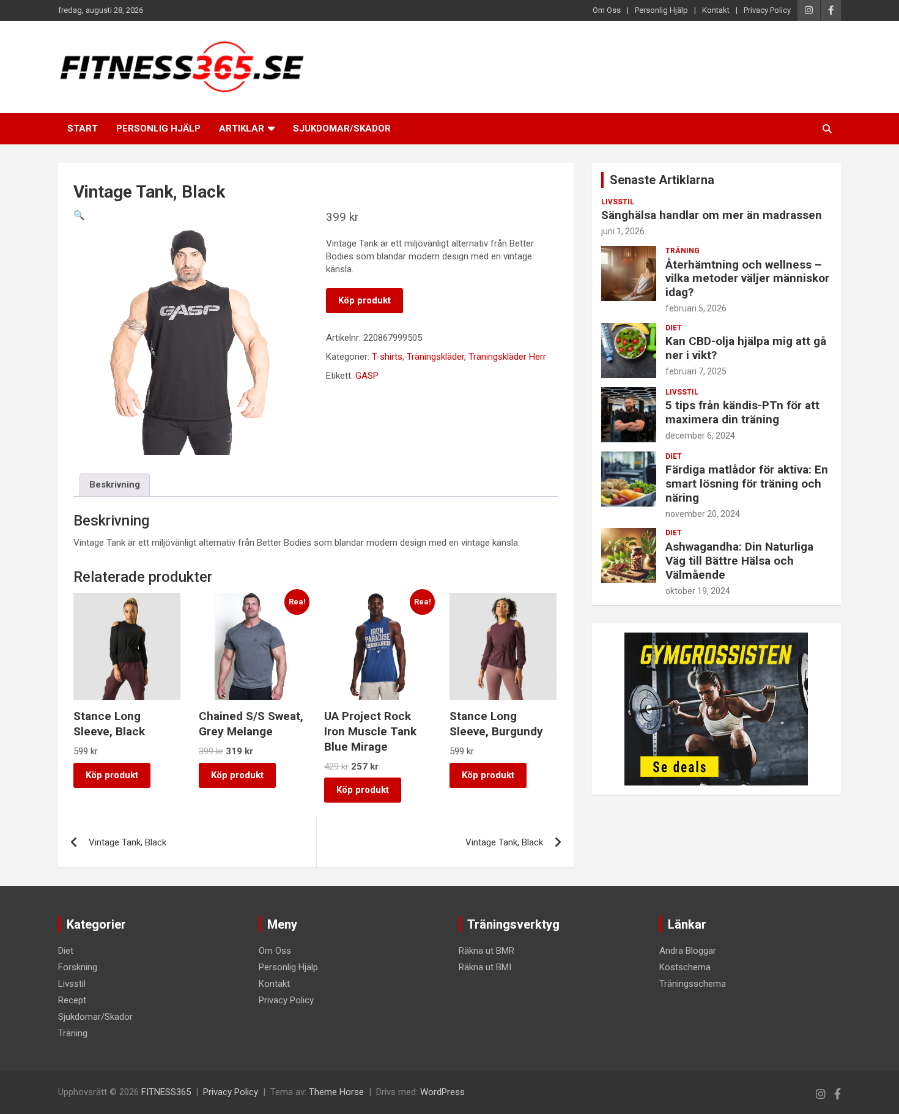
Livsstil (617, 202)
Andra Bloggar (687, 950)
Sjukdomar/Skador (342, 128)
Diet (673, 328)
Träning (682, 251)
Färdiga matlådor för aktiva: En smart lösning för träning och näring (746, 483)
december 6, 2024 (700, 435)
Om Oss (607, 10)
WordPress (442, 1091)
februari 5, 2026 (696, 308)
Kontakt (716, 10)
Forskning (77, 967)
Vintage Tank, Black (127, 842)
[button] (79, 215)
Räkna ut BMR (486, 950)
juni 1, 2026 (623, 231)
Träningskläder (435, 356)
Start (82, 128)
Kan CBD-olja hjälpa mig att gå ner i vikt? (745, 348)
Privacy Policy (767, 10)
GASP (367, 375)
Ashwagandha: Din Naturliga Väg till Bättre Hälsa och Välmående (739, 561)
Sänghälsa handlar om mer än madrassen (711, 215)
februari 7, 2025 (696, 371)
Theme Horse (336, 1091)
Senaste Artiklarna (662, 180)
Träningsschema (692, 983)
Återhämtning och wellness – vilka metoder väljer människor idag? (747, 279)
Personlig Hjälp (661, 10)
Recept (72, 1000)
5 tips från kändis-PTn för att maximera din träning (742, 412)
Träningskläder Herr (507, 356)
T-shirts (387, 356)
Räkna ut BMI (485, 967)
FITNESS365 (166, 1091)
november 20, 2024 (702, 514)
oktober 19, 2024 (697, 591)
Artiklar (241, 128)
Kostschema (685, 967)
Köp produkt (364, 300)
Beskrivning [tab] (114, 484)
